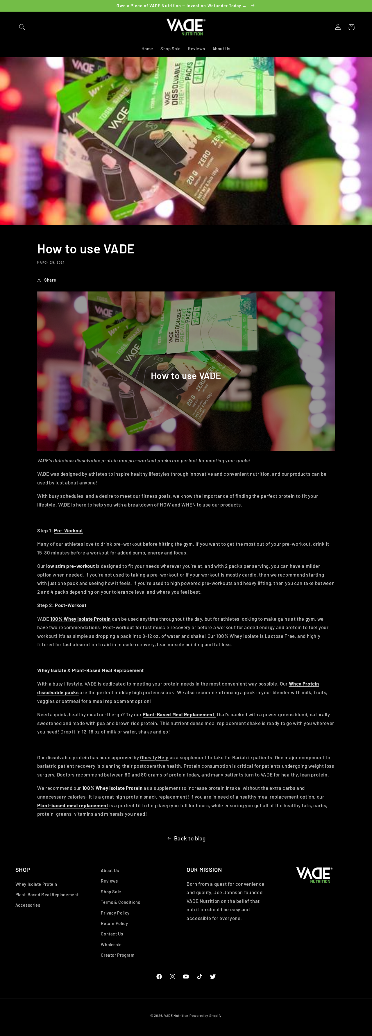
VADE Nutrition (176, 1015)
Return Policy (114, 923)
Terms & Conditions (120, 902)
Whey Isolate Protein (36, 884)
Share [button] (50, 279)
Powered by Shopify (205, 1015)
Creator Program (117, 955)
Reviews (109, 881)
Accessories (27, 905)
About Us (110, 870)
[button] (22, 27)
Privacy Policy (115, 912)
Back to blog (190, 838)
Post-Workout (71, 605)
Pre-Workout (68, 530)
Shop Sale (111, 891)
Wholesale (111, 944)
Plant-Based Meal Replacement (108, 670)
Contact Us (112, 934)
